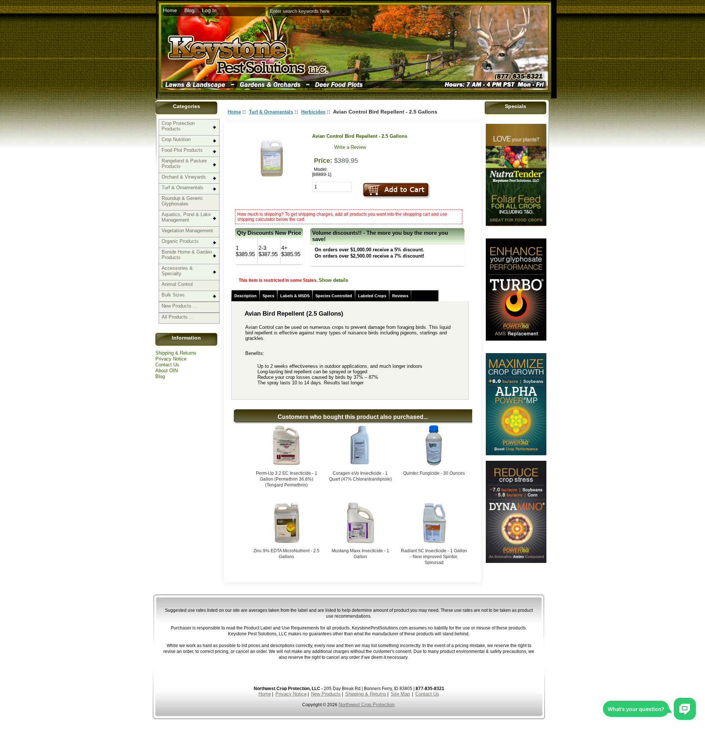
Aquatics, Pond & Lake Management (186, 217)
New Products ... (179, 306)
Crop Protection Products (178, 126)
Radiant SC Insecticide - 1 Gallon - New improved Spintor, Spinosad (434, 556)
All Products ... (178, 317)
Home (170, 10)
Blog (189, 10)
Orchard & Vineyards (184, 177)
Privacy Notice (171, 359)
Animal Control (177, 284)
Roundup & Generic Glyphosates (182, 201)
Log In (209, 10)
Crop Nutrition (176, 139)
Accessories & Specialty (177, 270)
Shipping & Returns (175, 353)
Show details (333, 280)
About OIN (166, 370)
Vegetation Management (187, 230)
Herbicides (313, 112)
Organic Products (180, 241)
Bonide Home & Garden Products (187, 254)
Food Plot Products (182, 150)
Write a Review (350, 147)
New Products (326, 694)
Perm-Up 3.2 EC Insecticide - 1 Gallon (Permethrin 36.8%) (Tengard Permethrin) (286, 479)
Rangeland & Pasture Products (184, 163)
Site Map (400, 694)
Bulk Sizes (173, 295)
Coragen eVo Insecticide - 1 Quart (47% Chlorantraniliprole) (360, 476)
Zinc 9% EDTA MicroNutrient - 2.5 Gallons (286, 553)
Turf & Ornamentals (182, 187)
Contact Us (167, 364)
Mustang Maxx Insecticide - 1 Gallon (360, 553)
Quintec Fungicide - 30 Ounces (434, 473)
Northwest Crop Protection (366, 704)
